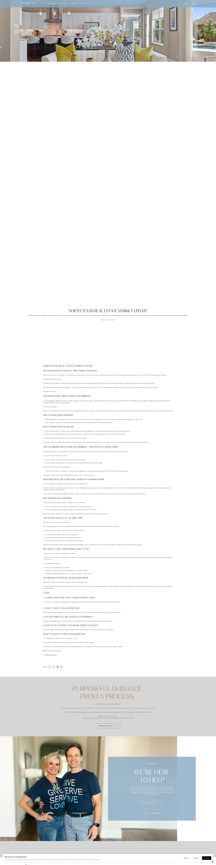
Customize (196, 858)
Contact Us (185, 3)
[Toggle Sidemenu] (194, 3)
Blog (93, 3)
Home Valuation (85, 3)
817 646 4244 (58, 650)
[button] (152, 802)
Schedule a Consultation (51, 655)
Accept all (206, 858)
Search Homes (63, 3)
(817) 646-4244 (156, 813)
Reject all (186, 858)
